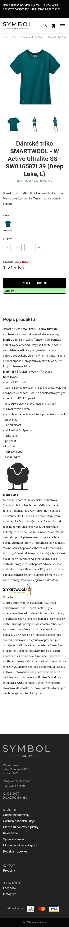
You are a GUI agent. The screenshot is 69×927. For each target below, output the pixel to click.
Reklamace (10, 833)
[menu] (62, 25)
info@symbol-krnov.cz (16, 781)
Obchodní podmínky (16, 815)
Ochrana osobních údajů (19, 821)
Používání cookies (15, 851)
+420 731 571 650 (14, 785)
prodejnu (25, 8)
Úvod (5, 37)
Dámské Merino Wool (32, 37)
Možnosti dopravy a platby (21, 827)
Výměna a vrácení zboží (18, 839)
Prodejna (9, 870)
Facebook (9, 888)
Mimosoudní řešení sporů (20, 845)
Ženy (15, 37)
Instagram (9, 894)
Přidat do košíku (34, 283)
